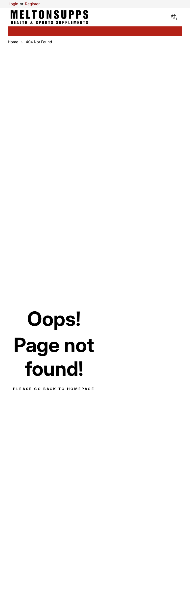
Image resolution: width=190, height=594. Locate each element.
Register (30, 3)
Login (13, 3)
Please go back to (54, 389)
